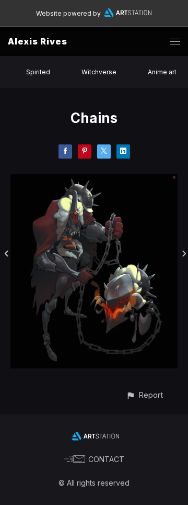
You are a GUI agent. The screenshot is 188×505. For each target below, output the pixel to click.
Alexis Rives (37, 41)
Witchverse (98, 72)
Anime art (162, 72)
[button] (144, 395)
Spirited (38, 72)
